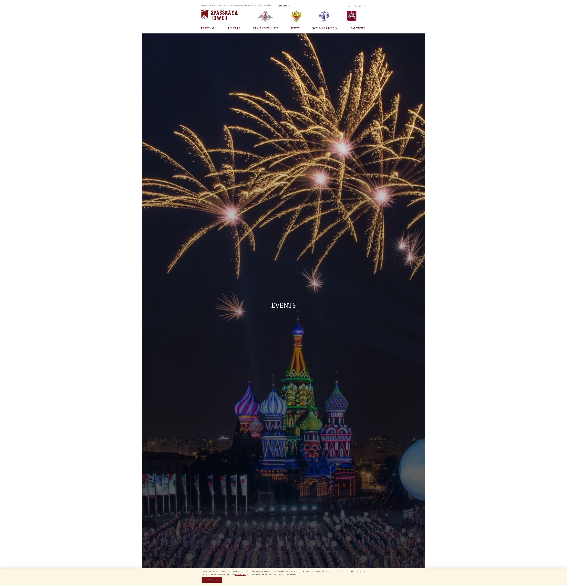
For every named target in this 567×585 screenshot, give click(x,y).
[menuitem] (208, 28)
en (360, 6)
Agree (212, 580)
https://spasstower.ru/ (220, 572)
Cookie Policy (240, 574)
